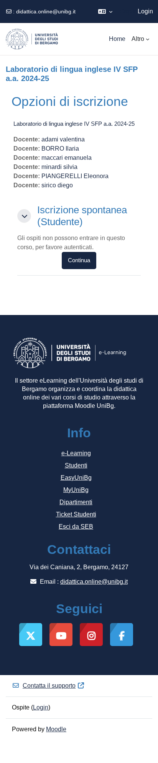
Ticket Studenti (76, 514)
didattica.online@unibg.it (46, 11)
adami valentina (63, 139)
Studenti (76, 465)
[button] (105, 11)
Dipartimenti (75, 502)
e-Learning (76, 453)
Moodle (56, 729)
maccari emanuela (66, 157)
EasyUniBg (76, 477)
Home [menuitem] (117, 39)
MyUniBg (76, 490)
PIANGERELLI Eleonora (75, 176)
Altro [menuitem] (138, 39)
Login (145, 11)
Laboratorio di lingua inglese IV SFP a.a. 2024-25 (74, 123)
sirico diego (57, 185)
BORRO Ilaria (60, 148)
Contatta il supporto (49, 685)
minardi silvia (59, 167)
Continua (79, 260)
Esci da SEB (76, 526)
